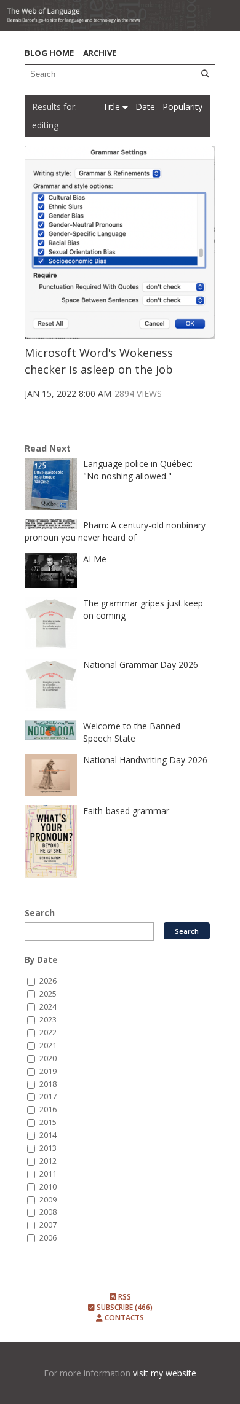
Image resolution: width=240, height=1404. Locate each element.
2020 (48, 1058)
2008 (48, 1212)
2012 (48, 1161)
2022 (48, 1032)
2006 (48, 1238)
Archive (99, 52)
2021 (48, 1045)
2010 (48, 1187)
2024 (48, 1007)
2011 (48, 1174)
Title (112, 106)
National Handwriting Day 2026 (145, 760)
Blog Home (49, 52)
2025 (48, 994)
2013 (48, 1148)
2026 (48, 981)
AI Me (94, 559)
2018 (48, 1084)
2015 (48, 1122)
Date (146, 106)
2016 (48, 1109)
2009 (48, 1199)
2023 (48, 1019)
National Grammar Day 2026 (140, 664)
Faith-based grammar (126, 811)
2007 (48, 1225)
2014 (48, 1135)
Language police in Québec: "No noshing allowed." (138, 470)
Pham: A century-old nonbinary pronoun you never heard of (115, 531)
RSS (123, 1297)
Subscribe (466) (124, 1307)
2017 (48, 1096)
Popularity (182, 106)
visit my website (164, 1373)
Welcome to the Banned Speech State (131, 732)
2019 (48, 1071)
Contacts (123, 1317)
